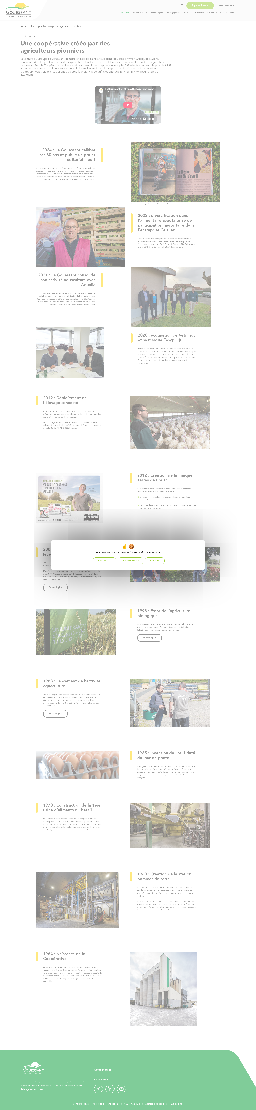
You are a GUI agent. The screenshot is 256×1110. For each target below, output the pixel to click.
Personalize (155, 560)
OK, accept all (105, 560)
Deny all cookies (131, 560)
